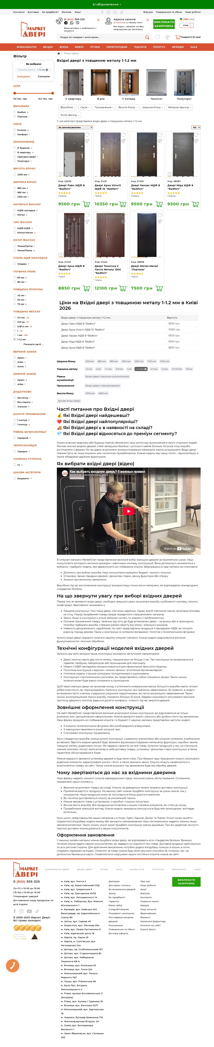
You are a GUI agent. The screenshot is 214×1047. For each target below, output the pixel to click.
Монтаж (67, 12)
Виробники (179, 869)
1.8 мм (189, 369)
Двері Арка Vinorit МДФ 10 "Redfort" (83, 329)
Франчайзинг (148, 913)
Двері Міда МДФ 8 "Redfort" (78, 341)
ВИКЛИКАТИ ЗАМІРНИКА (164, 24)
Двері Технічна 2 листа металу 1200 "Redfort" (108, 270)
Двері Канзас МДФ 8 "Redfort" (79, 335)
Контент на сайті (150, 925)
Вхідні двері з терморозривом (103, 385)
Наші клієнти (148, 909)
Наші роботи (193, 12)
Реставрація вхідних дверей (121, 919)
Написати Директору (153, 921)
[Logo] (33, 29)
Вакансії (145, 917)
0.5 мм (153, 369)
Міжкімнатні (27, 47)
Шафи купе (137, 869)
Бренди (178, 47)
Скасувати (23, 76)
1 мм (129, 369)
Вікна (64, 47)
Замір (112, 893)
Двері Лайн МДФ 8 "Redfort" (78, 323)
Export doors (148, 929)
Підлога (140, 47)
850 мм (114, 361)
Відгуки (148, 12)
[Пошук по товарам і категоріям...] (147, 37)
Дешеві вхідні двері (69, 400)
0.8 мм (119, 369)
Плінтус (159, 47)
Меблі (79, 47)
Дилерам (114, 881)
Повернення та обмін (169, 12)
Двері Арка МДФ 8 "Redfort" (78, 347)
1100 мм (151, 361)
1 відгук (98, 196)
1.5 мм (89, 369)
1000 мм (164, 361)
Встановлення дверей (122, 889)
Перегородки (116, 47)
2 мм (98, 369)
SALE (193, 47)
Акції (78, 12)
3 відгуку (62, 196)
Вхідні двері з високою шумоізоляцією (107, 376)
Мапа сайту (115, 905)
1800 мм (103, 393)
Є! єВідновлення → (107, 4)
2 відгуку (135, 196)
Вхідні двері (85, 869)
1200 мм (139, 361)
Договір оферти (118, 933)
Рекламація (116, 925)
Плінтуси (158, 869)
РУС (192, 19)
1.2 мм (165, 369)
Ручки (95, 47)
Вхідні (48, 47)
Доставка (33, 12)
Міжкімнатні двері (57, 869)
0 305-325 (74, 19)
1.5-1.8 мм (177, 369)
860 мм (102, 361)
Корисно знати (149, 901)
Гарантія (114, 901)
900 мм (90, 361)
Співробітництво (119, 909)
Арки (119, 869)
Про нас (145, 881)
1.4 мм (108, 369)
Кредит (144, 905)
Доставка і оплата (119, 885)
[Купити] (86, 204)
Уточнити (44, 76)
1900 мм (90, 393)
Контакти (19, 12)
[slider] (14, 93)
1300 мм (126, 361)
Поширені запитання (121, 913)
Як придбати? (50, 12)
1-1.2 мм (140, 369)
